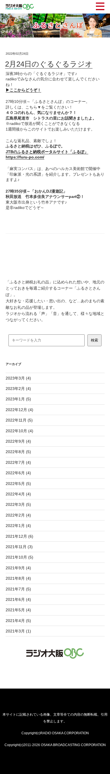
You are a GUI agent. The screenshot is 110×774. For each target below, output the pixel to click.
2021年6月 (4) (18, 599)
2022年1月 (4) (18, 525)
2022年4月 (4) (18, 494)
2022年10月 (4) (19, 431)
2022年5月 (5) (18, 483)
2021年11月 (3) (19, 546)
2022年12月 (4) (19, 409)
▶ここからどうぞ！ (23, 90)
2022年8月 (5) (18, 451)
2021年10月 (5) (19, 557)
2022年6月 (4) (18, 473)
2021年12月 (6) (19, 536)
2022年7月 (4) (18, 462)
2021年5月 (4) (18, 610)
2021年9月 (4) (18, 568)
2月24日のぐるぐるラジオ (49, 64)
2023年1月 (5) (18, 399)
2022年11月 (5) (19, 420)
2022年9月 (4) (18, 441)
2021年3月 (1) (18, 631)
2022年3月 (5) (18, 504)
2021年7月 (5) (18, 589)
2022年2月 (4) (18, 515)
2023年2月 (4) (18, 388)
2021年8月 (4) (18, 578)
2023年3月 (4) (18, 378)
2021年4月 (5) (18, 620)
